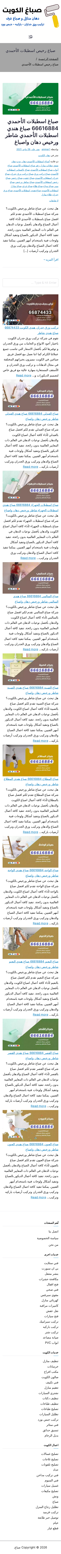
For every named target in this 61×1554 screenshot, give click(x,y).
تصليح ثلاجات (50, 1459)
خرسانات (52, 1366)
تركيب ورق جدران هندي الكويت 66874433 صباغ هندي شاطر (31, 330)
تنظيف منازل (50, 1361)
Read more (23, 375)
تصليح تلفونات (49, 1464)
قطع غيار (52, 1528)
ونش (55, 1496)
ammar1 (46, 149)
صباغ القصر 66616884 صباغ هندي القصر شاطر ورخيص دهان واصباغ (33, 1055)
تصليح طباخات (49, 1409)
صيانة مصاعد (50, 1337)
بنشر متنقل (51, 1273)
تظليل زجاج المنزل (47, 1507)
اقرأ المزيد (52, 259)
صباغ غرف (27, 186)
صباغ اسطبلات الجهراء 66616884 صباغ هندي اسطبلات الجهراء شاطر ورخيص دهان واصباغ (30, 507)
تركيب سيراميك (48, 1321)
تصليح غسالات (49, 1454)
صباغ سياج (48, 186)
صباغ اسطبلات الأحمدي (41, 169)
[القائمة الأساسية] (30, 37)
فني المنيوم (51, 1480)
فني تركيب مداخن (47, 1475)
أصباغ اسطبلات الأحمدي (38, 161)
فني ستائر (52, 1424)
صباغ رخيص (16, 178)
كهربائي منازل (49, 1300)
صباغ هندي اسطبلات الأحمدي (27, 190)
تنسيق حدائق (50, 1430)
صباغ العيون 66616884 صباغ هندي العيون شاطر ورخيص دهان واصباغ (32, 1146)
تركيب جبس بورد (48, 1419)
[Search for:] (30, 283)
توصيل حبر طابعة (48, 1517)
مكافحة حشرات (48, 1279)
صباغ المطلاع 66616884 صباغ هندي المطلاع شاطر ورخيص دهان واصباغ (31, 781)
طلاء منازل (46, 194)
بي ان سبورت (50, 1268)
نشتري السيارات (48, 1393)
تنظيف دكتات (50, 1398)
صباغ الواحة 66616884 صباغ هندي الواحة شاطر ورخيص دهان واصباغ (33, 872)
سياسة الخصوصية (47, 1238)
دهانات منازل (46, 165)
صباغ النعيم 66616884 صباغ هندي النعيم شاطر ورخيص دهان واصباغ (33, 964)
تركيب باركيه (50, 1326)
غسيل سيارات (49, 1485)
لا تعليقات (53, 200)
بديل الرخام (51, 1435)
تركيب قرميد (50, 1512)
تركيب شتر (51, 1332)
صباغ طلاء (38, 186)
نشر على (28, 149)
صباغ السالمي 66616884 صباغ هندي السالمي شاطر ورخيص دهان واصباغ (35, 598)
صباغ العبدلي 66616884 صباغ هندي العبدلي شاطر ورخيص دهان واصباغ (31, 416)
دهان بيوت (21, 161)
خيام (55, 1522)
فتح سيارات (51, 1316)
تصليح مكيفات (49, 1491)
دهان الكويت (44, 155)
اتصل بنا (53, 1231)
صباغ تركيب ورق (42, 173)
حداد (55, 1469)
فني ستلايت (51, 1263)
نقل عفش (52, 1311)
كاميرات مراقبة (49, 1305)
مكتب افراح (51, 1371)
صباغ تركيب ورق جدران (21, 173)
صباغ (55, 1501)
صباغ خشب (28, 178)
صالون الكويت (49, 1377)
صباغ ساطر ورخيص (24, 182)
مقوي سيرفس (49, 1295)
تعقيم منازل (51, 1387)
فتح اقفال (52, 1284)
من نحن (53, 1244)
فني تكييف (52, 1382)
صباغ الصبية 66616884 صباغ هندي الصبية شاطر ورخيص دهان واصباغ (32, 690)
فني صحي (52, 1289)
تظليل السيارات (48, 1414)
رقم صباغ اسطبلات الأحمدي (26, 165)
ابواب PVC (51, 1342)
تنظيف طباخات (49, 1403)
